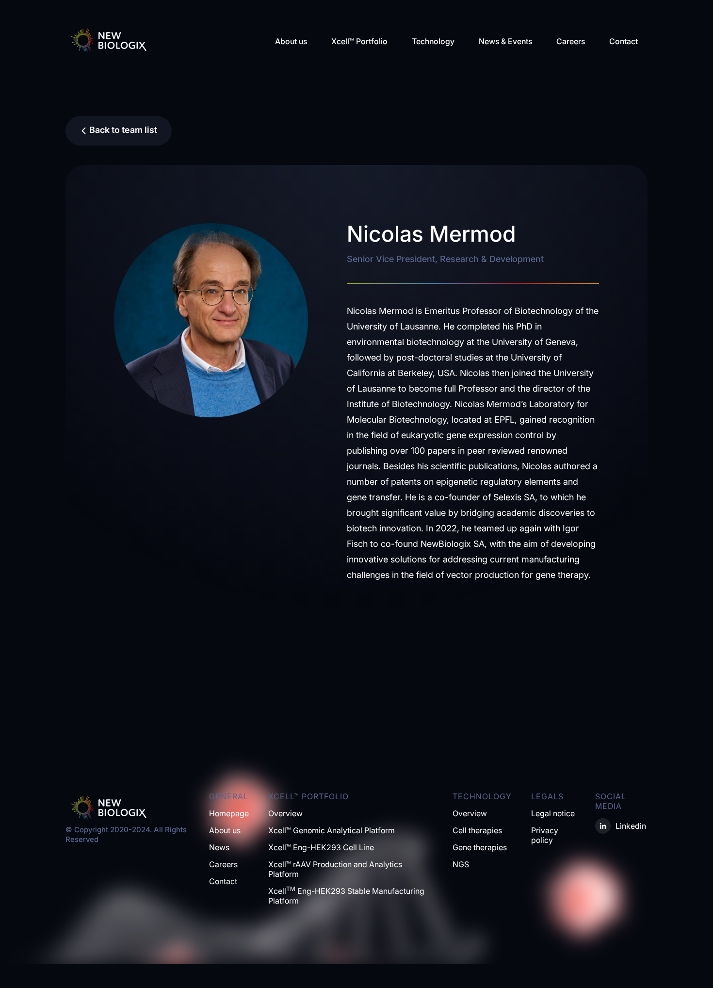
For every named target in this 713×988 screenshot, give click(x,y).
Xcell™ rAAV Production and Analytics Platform (335, 869)
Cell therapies (477, 830)
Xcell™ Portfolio (359, 41)
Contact (623, 41)
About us (291, 41)
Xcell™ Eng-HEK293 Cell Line (321, 847)
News (219, 847)
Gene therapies (480, 847)
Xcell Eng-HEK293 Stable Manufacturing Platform (346, 896)
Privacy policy (544, 835)
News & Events (505, 41)
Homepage (229, 813)
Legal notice (553, 813)
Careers (570, 41)
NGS (461, 864)
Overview (285, 813)
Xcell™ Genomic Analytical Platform (331, 830)
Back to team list (123, 130)
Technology (433, 41)
